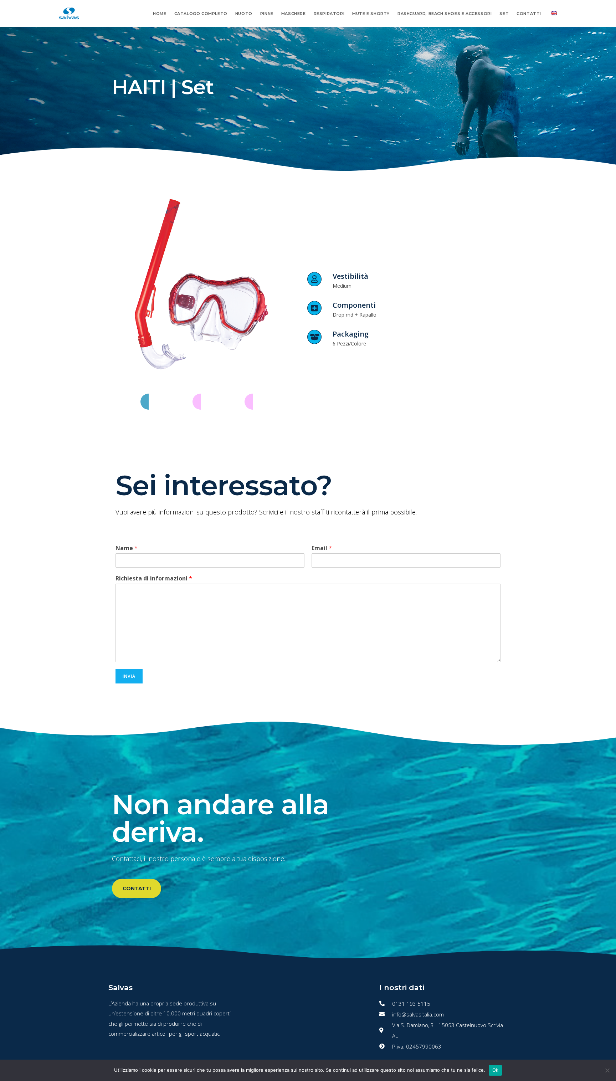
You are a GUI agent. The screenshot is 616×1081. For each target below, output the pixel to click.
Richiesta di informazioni (153, 578)
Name (126, 548)
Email (322, 548)
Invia (129, 676)
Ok (495, 1070)
